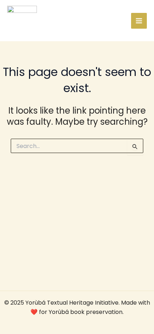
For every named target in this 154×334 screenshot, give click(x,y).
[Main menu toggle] (139, 21)
